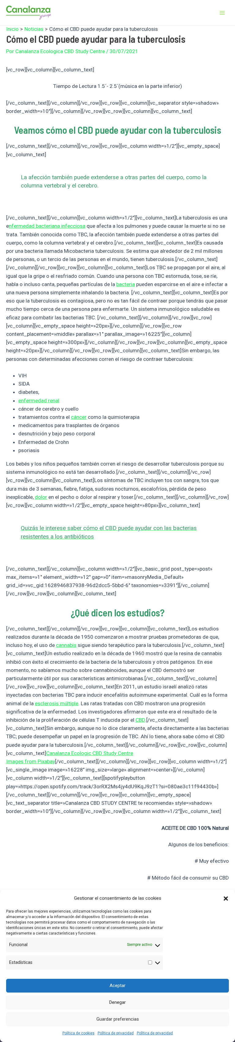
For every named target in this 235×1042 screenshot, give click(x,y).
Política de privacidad (116, 1033)
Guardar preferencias (117, 1019)
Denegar (117, 1002)
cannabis (66, 645)
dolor (41, 497)
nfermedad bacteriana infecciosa (47, 226)
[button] (226, 898)
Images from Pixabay (30, 761)
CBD (140, 720)
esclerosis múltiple (56, 703)
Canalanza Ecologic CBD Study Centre (89, 753)
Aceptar (117, 985)
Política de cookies (78, 1033)
